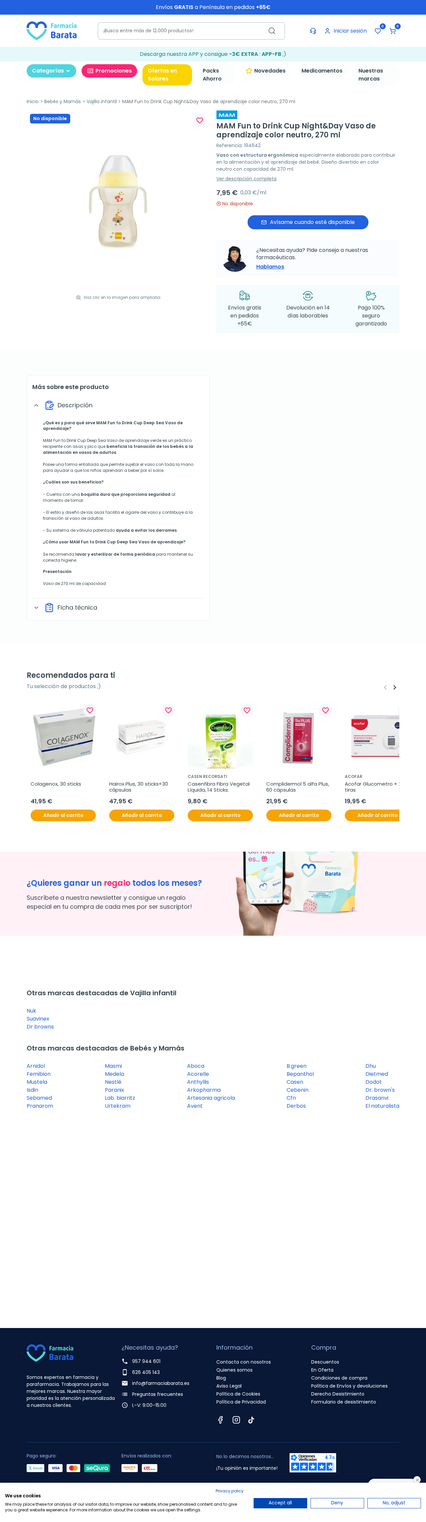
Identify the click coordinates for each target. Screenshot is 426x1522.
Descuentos (325, 1362)
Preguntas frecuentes (157, 1394)
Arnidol (36, 1066)
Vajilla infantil (102, 101)
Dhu (370, 1066)
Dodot (373, 1082)
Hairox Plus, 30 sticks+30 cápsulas (139, 787)
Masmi (113, 1066)
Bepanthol (300, 1074)
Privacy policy (230, 1491)
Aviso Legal (229, 1386)
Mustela (37, 1082)
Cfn (291, 1098)
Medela (114, 1074)
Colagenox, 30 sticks (56, 784)
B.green (297, 1066)
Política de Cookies (238, 1394)
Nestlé (113, 1082)
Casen (295, 1082)
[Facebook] (220, 1420)
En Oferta (322, 1370)
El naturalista (382, 1106)
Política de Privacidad (241, 1402)
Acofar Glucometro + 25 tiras (375, 787)
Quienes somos (234, 1370)
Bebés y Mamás (62, 101)
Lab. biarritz (120, 1098)
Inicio (33, 101)
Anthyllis (198, 1082)
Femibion (39, 1074)
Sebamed (39, 1098)
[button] (392, 31)
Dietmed (376, 1074)
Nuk (31, 1011)
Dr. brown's (380, 1090)
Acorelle (198, 1074)
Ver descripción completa (246, 178)
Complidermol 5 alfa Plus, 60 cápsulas (298, 787)
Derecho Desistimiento (337, 1394)
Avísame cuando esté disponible (312, 222)
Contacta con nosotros (243, 1362)
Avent (195, 1106)
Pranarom (40, 1106)
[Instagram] (236, 1420)
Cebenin (298, 1090)
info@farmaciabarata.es (160, 1383)
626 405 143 (146, 1372)
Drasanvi (376, 1098)
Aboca (195, 1066)
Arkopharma (204, 1090)
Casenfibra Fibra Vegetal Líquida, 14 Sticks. (219, 787)
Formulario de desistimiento (343, 1402)
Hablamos (270, 267)
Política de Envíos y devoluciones (349, 1386)
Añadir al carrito (63, 815)
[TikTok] (251, 1420)
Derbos (296, 1106)
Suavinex (38, 1019)
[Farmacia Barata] (52, 30)
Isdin (32, 1090)
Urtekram (117, 1106)
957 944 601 (146, 1361)
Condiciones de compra (339, 1378)
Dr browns (40, 1027)
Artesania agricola (211, 1098)
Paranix (114, 1090)
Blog (221, 1378)
